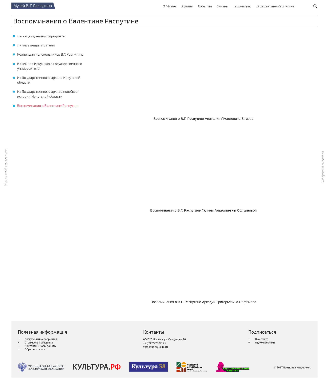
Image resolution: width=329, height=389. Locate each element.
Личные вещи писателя (36, 45)
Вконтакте (261, 339)
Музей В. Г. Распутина (33, 5)
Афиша (187, 6)
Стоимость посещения (39, 342)
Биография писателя (323, 167)
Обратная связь (35, 349)
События (205, 6)
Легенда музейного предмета (41, 36)
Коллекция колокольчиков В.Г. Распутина (50, 54)
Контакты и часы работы (40, 346)
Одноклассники (265, 342)
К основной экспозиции (5, 167)
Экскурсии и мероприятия (41, 339)
